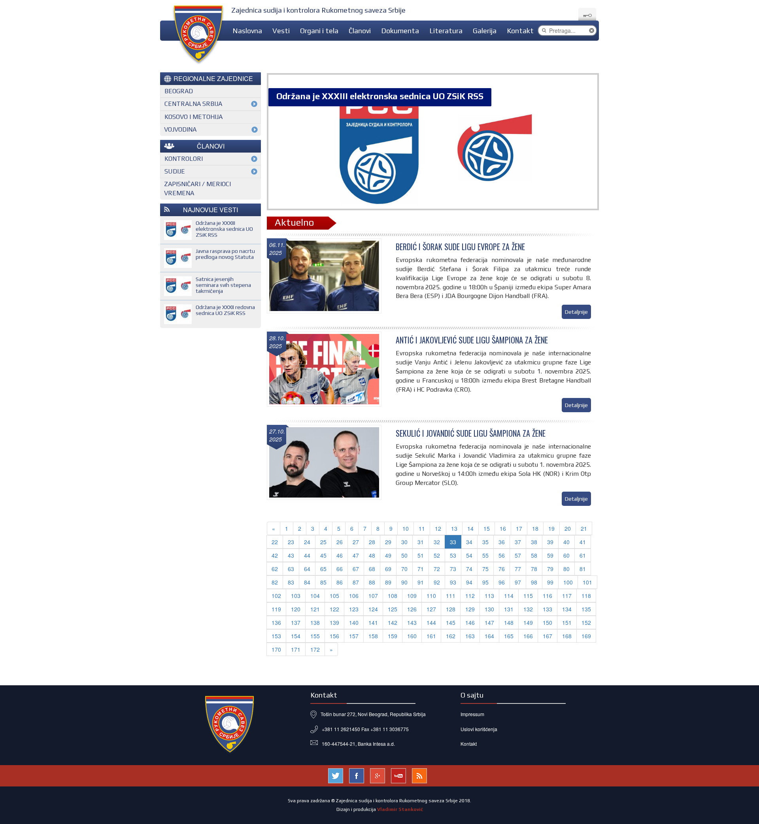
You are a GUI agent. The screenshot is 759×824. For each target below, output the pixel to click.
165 (509, 636)
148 (509, 622)
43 (291, 555)
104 (315, 596)
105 (334, 596)
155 (315, 636)
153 (276, 636)
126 (412, 609)
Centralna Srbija (193, 103)
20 (568, 528)
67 (356, 569)
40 (566, 542)
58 (534, 555)
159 (392, 636)
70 (404, 569)
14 (470, 528)
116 (547, 596)
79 (550, 569)
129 (470, 609)
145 (450, 622)
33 (453, 542)
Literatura (446, 30)
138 (315, 622)
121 (315, 609)
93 (453, 582)
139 (334, 622)
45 (323, 555)
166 (528, 636)
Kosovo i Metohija (193, 117)
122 (334, 609)
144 (431, 622)
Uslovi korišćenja (479, 729)
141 (373, 622)
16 (503, 528)
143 (412, 622)
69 (388, 569)
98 (534, 582)
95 (485, 582)
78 (534, 569)
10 (405, 528)
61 (583, 555)
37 (518, 542)
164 (489, 636)
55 (485, 555)
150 (547, 622)
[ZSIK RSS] (419, 775)
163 (470, 636)
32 (437, 542)
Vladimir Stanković (400, 809)
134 (567, 609)
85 (323, 582)
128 (450, 609)
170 (276, 649)
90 (404, 582)
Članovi (360, 30)
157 (354, 636)
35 (485, 542)
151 (567, 622)
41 (583, 542)
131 (509, 609)
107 (373, 596)
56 (501, 555)
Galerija (485, 30)
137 (295, 622)
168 (567, 636)
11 (422, 528)
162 (450, 636)
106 (354, 596)
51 (420, 555)
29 (388, 542)
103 (295, 596)
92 (437, 582)
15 (486, 528)
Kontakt (520, 30)
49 (388, 555)
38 (534, 542)
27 (356, 542)
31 (420, 542)
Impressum (472, 714)
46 (339, 555)
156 (334, 636)
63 (291, 569)
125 (392, 609)
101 (587, 582)
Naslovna (247, 30)
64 (307, 569)
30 (404, 542)
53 (453, 555)
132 (528, 609)
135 (586, 609)
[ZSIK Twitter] (335, 775)
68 (372, 569)
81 (583, 569)
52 (437, 555)
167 (547, 636)
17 (519, 528)
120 (295, 609)
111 (450, 596)
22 (275, 542)
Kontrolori (183, 158)
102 (276, 596)
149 (528, 622)
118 (586, 596)
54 (469, 555)
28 (372, 542)
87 (356, 582)
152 (586, 622)
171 (295, 649)
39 (550, 542)
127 (431, 609)
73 (453, 569)
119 (276, 609)
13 (454, 528)
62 (275, 569)
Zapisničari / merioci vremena (197, 188)
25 (323, 542)
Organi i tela (319, 30)
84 (307, 582)
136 (276, 622)
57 (518, 555)
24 (307, 542)
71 (420, 569)
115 (528, 596)
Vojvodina (180, 129)
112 (470, 596)
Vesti (281, 30)
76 (501, 569)
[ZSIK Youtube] (398, 775)
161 (431, 636)
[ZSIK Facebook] (356, 775)
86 (339, 582)
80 (566, 569)
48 (372, 555)
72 (437, 569)
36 (501, 542)
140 (354, 622)
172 (315, 649)
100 (568, 582)
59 (550, 555)
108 (392, 596)
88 (372, 582)
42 (275, 555)
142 (392, 622)
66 (339, 569)
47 (356, 555)
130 (489, 609)
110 (431, 596)
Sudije (174, 171)
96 (501, 582)
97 (518, 582)
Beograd (178, 91)
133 (547, 609)
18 (535, 528)
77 (518, 569)
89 (388, 582)
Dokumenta (400, 30)
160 (412, 636)
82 (275, 582)
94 (469, 582)
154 (295, 636)
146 (470, 622)
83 (291, 582)
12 (438, 528)
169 (586, 636)
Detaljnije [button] (576, 312)
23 (291, 542)
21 (584, 528)
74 (469, 569)
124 (373, 609)
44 (307, 555)
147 (489, 622)
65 (323, 569)
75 (485, 569)
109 (412, 596)
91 (420, 582)
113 (489, 596)
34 (469, 542)
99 (550, 582)
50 (404, 555)
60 (566, 555)
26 (339, 542)
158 (373, 636)
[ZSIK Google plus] (377, 775)
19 (551, 528)
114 (509, 596)
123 (354, 609)
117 (567, 596)
